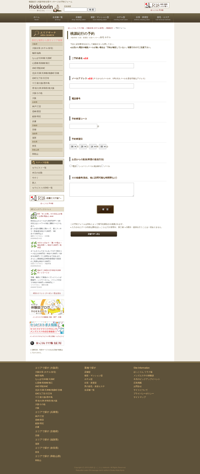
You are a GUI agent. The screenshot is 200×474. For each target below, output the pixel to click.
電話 (74, 166)
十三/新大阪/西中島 (41, 82)
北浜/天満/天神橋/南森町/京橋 (45, 72)
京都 (34, 129)
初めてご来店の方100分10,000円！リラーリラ (49, 271)
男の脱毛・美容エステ (94, 386)
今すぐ (35, 177)
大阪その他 (37, 92)
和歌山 (35, 153)
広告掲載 (138, 382)
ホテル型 (88, 379)
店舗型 (87, 371)
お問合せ (138, 386)
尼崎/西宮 (36, 111)
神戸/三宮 (36, 106)
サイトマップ (140, 396)
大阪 (34, 97)
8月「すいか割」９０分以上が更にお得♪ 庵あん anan (49, 214)
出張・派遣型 (90, 382)
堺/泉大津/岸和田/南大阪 (43, 87)
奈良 (34, 145)
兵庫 (34, 121)
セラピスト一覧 (39, 167)
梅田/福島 (36, 52)
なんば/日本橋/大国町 (42, 57)
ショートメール (89, 166)
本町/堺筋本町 (38, 67)
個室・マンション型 (93, 375)
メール (106, 166)
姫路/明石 (36, 116)
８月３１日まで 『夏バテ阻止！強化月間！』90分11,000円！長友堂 (49, 245)
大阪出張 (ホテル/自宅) (42, 47)
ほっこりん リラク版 (143, 371)
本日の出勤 (37, 172)
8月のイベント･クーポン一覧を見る (47, 293)
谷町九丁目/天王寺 (40, 77)
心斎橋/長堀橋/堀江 (41, 62)
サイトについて (141, 389)
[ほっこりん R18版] (157, 5)
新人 (34, 182)
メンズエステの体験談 (144, 375)
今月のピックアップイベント (147, 379)
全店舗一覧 (89, 389)
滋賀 (34, 137)
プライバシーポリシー (144, 393)
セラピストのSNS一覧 (42, 187)
